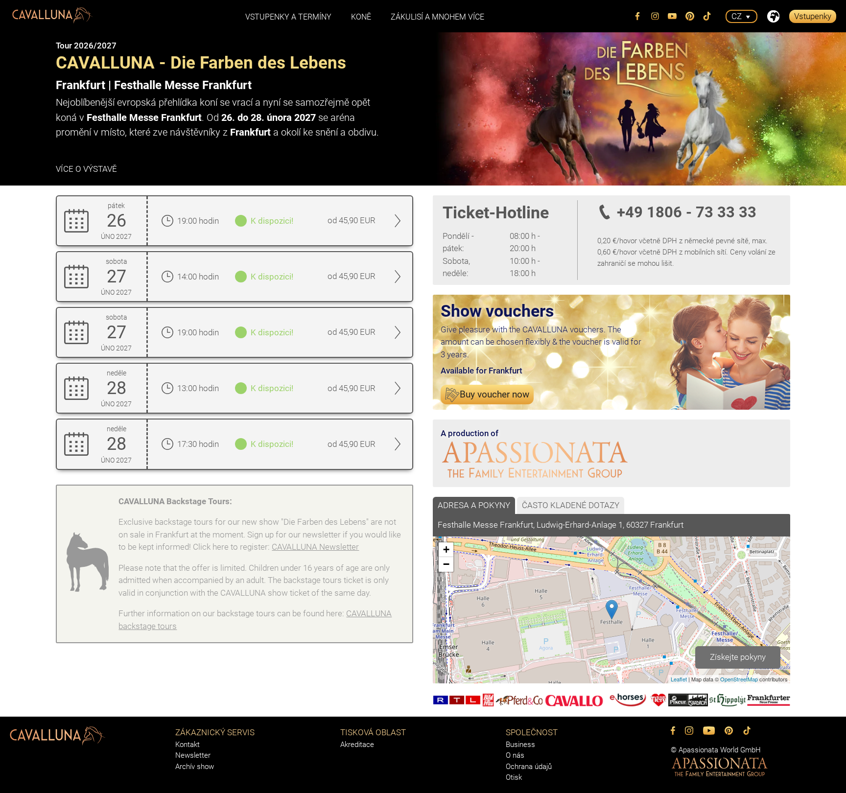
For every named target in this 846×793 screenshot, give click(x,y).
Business (520, 744)
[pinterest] (689, 16)
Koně (361, 17)
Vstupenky (812, 16)
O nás (515, 755)
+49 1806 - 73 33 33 (686, 212)
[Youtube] (672, 16)
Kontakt (187, 744)
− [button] (446, 564)
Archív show (194, 766)
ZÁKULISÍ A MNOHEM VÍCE (437, 17)
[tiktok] (707, 16)
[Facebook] (638, 16)
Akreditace (357, 744)
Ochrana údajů (529, 766)
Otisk (514, 777)
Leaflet (679, 679)
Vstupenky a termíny (288, 17)
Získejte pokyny (738, 657)
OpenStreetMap (739, 679)
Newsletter (193, 755)
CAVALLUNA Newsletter (315, 547)
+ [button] (446, 549)
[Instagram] (655, 16)
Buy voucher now (494, 394)
